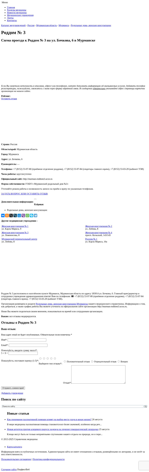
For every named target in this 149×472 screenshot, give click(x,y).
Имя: (4, 340)
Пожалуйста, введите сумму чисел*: (19, 350)
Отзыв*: (67, 383)
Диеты (10, 18)
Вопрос (124, 361)
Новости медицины (17, 12)
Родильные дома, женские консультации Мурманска (62, 304)
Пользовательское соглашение (16, 459)
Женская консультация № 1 (15, 226)
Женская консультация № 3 (15, 232)
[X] (11, 215)
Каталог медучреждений (13, 25)
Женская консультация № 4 (98, 232)
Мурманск (64, 25)
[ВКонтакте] (3, 215)
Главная (11, 7)
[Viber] (23, 215)
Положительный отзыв (78, 361)
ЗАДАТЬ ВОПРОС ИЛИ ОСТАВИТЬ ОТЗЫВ (24, 194)
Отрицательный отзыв (105, 361)
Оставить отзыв (9, 98)
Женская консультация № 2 (98, 226)
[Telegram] (35, 215)
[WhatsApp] (27, 215)
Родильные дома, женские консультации (91, 25)
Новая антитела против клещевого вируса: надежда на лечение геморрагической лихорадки (53, 429)
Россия (31, 25)
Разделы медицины (16, 10)
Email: (4, 345)
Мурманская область (46, 25)
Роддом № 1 (91, 239)
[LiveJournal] (15, 215)
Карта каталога (14, 447)
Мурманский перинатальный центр (19, 239)
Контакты (12, 20)
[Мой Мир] (19, 215)
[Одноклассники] (7, 215)
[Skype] (31, 215)
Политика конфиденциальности (49, 459)
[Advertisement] (74, 120)
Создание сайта (9, 469)
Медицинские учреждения (20, 15)
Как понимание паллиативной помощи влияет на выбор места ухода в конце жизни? (49, 419)
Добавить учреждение (12, 393)
